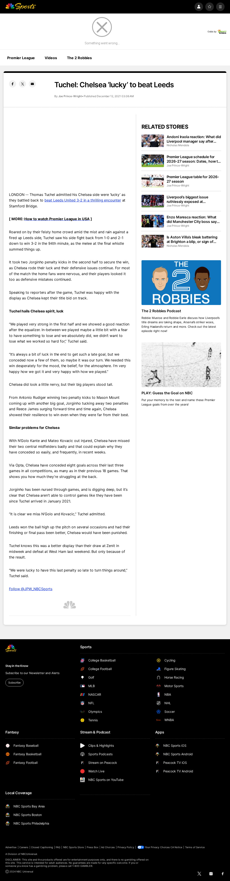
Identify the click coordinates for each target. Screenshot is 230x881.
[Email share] (32, 83)
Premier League (21, 58)
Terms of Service (195, 847)
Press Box (93, 847)
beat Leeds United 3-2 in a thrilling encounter (82, 200)
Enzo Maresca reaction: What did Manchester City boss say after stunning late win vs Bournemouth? (192, 219)
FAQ (58, 847)
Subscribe (14, 682)
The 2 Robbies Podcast (161, 311)
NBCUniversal (29, 854)
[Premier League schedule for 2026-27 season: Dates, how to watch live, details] (153, 161)
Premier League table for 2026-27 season (193, 179)
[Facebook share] (12, 83)
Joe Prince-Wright (70, 96)
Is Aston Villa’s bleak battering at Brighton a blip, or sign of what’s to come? (192, 239)
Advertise (11, 847)
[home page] (20, 6)
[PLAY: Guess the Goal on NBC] (181, 364)
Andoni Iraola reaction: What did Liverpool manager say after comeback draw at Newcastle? (194, 139)
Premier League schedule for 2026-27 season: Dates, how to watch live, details (193, 159)
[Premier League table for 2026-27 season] (153, 181)
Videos (51, 58)
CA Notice (176, 847)
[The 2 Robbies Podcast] (181, 282)
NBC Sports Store (73, 847)
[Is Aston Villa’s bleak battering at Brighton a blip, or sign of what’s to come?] (153, 241)
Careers (23, 847)
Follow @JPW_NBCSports (30, 589)
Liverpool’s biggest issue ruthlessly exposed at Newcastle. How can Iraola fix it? (191, 199)
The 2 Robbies (79, 58)
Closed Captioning (42, 847)
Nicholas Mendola (178, 145)
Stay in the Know (16, 666)
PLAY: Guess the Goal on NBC (167, 393)
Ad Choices (108, 847)
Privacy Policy (125, 847)
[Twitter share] (22, 83)
